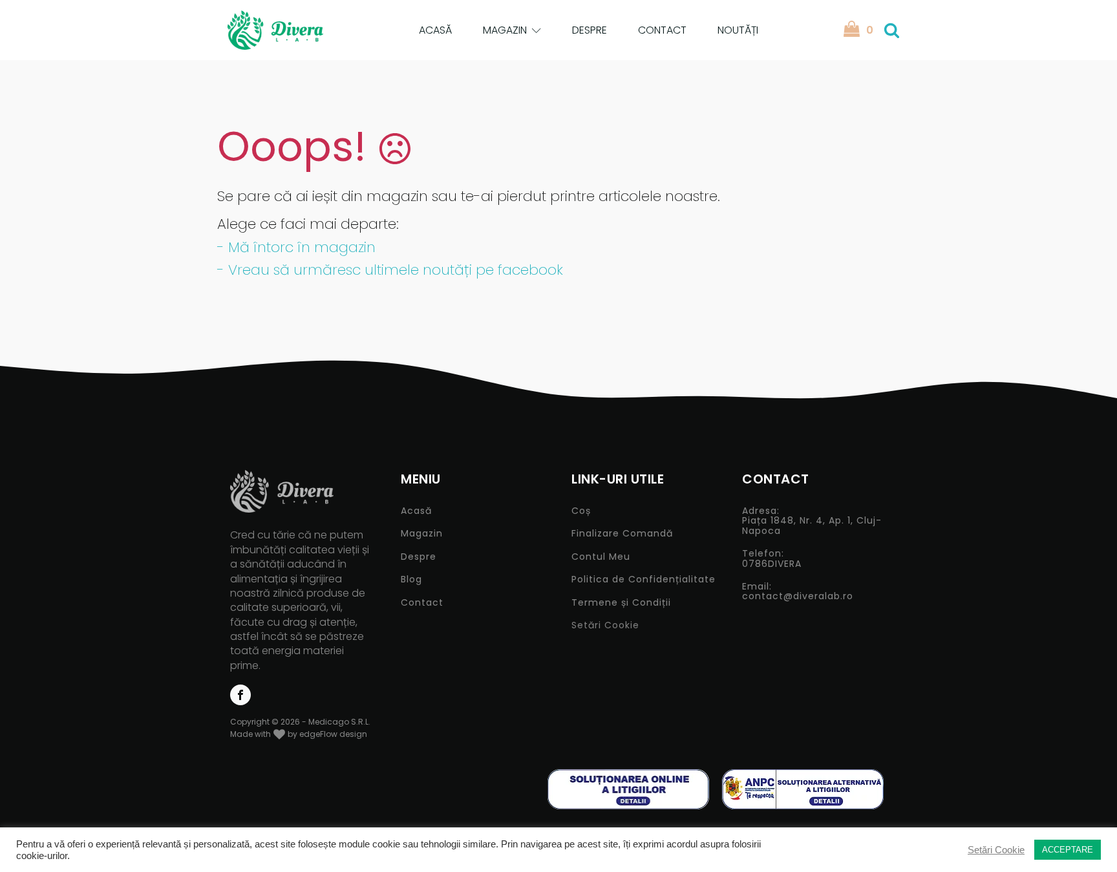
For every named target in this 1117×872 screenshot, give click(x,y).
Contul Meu (600, 557)
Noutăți (738, 30)
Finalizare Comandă (622, 533)
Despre (589, 30)
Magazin (505, 30)
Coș (581, 511)
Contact (662, 30)
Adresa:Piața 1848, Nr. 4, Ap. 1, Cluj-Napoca (812, 521)
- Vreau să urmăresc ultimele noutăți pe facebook (390, 270)
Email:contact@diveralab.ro (797, 592)
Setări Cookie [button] (605, 625)
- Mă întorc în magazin (296, 247)
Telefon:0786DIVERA (772, 559)
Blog (411, 579)
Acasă (435, 30)
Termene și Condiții (621, 603)
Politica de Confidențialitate (643, 579)
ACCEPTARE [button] (1067, 850)
